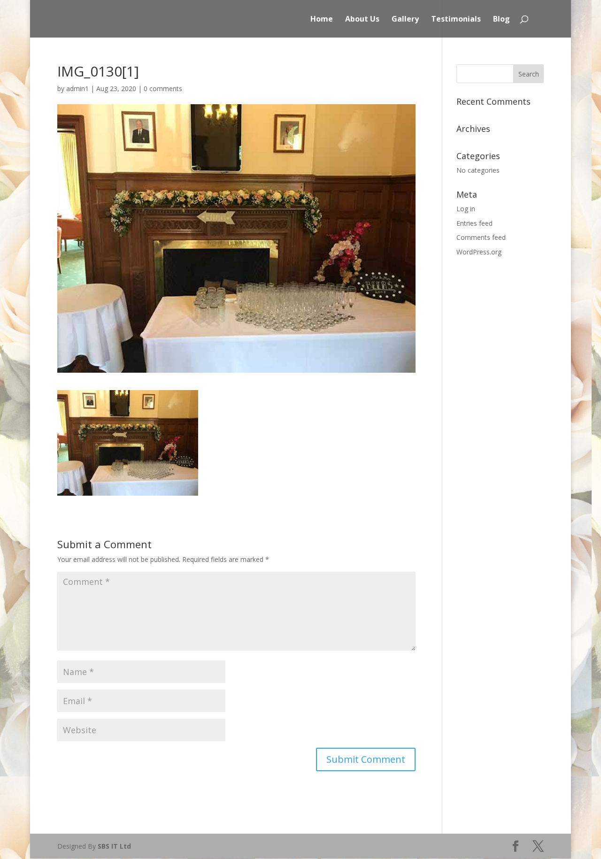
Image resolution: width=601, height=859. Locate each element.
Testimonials (456, 19)
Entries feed (474, 223)
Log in (465, 208)
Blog (501, 19)
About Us (362, 19)
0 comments (163, 88)
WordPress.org (478, 251)
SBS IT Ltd (114, 846)
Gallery (405, 19)
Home (321, 19)
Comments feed (481, 237)
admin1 (77, 88)
